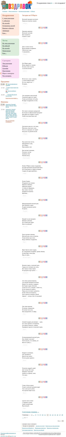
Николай (12, 115)
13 (50, 415)
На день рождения (8, 43)
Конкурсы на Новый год (28, 428)
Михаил (8, 115)
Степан (14, 117)
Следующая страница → (30, 412)
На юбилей (6, 46)
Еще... (4, 33)
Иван (15, 113)
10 (42, 415)
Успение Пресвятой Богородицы (11, 95)
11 (45, 415)
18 (62, 415)
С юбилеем (6, 21)
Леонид (10, 114)
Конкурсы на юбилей (39, 430)
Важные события (8, 28)
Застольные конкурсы (27, 430)
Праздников (6, 71)
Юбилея (5, 66)
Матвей (14, 114)
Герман (12, 111)
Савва (7, 117)
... (33, 415)
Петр (16, 115)
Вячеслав (8, 111)
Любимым (5, 31)
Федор (7, 107)
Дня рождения (7, 63)
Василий (13, 104)
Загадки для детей (40, 426)
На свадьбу (6, 23)
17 (60, 415)
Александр (8, 104)
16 (57, 415)
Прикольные (6, 51)
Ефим (12, 113)
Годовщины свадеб (8, 26)
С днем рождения (8, 18)
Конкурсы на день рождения (52, 426)
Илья (7, 114)
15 (55, 415)
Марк (15, 105)
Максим (11, 105)
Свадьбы (5, 68)
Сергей (10, 117)
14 (52, 415)
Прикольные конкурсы (40, 428)
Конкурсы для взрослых (52, 428)
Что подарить (6, 76)
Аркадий (8, 110)
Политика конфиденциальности (8, 433)
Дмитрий (8, 113)
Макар (7, 105)
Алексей (13, 109)
